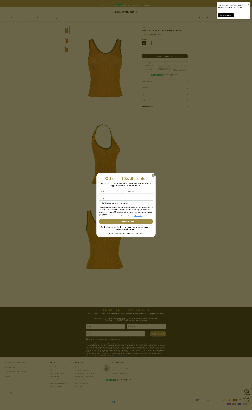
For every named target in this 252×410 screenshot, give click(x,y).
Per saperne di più (226, 15)
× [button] (248, 4)
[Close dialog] (153, 175)
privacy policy (138, 216)
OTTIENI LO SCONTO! (126, 221)
